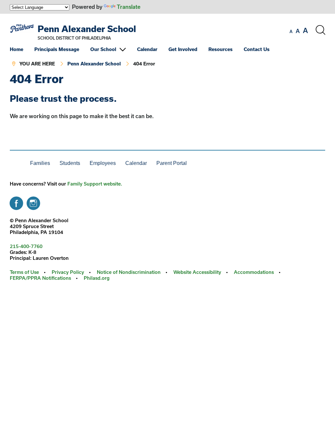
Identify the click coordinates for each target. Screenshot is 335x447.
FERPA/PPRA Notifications (40, 278)
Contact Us (257, 49)
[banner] (167, 43)
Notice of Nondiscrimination (129, 272)
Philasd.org (97, 278)
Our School (103, 49)
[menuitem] (21, 49)
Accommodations (254, 272)
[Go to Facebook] (16, 201)
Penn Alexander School (87, 29)
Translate (128, 7)
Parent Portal (171, 163)
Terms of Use (24, 272)
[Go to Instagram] (33, 201)
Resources (220, 49)
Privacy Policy (68, 272)
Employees (103, 163)
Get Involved (182, 49)
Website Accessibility (197, 272)
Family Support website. (94, 184)
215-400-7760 (26, 246)
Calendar (147, 49)
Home (16, 49)
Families (40, 163)
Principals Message (56, 49)
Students (70, 163)
